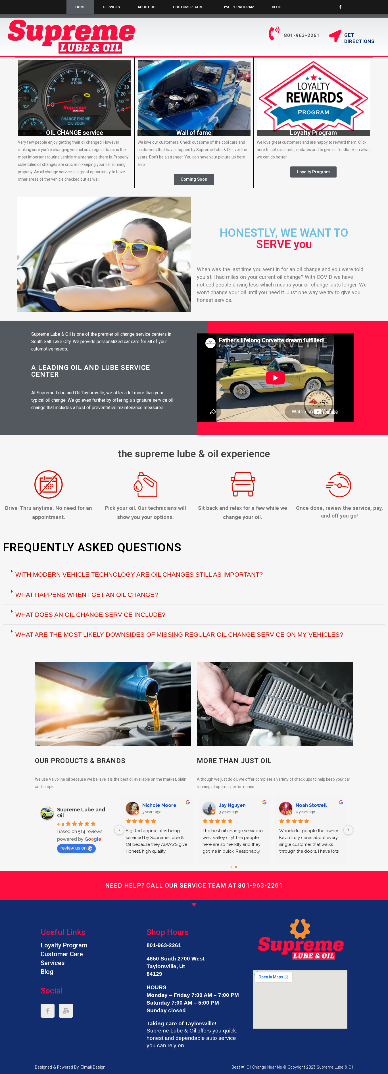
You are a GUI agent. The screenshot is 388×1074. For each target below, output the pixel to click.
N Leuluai (230, 805)
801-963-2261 (260, 885)
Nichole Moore (313, 805)
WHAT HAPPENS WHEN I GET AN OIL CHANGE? (86, 594)
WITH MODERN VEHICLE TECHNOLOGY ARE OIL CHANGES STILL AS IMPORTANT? (139, 574)
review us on (74, 848)
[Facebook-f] (340, 7)
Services (111, 7)
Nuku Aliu (153, 805)
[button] (194, 179)
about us (146, 7)
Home (80, 7)
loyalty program (237, 7)
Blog (276, 7)
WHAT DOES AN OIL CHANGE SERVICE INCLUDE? (90, 614)
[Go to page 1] (236, 867)
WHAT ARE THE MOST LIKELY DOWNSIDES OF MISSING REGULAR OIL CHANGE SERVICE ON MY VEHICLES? (179, 634)
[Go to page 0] (231, 867)
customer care (188, 7)
